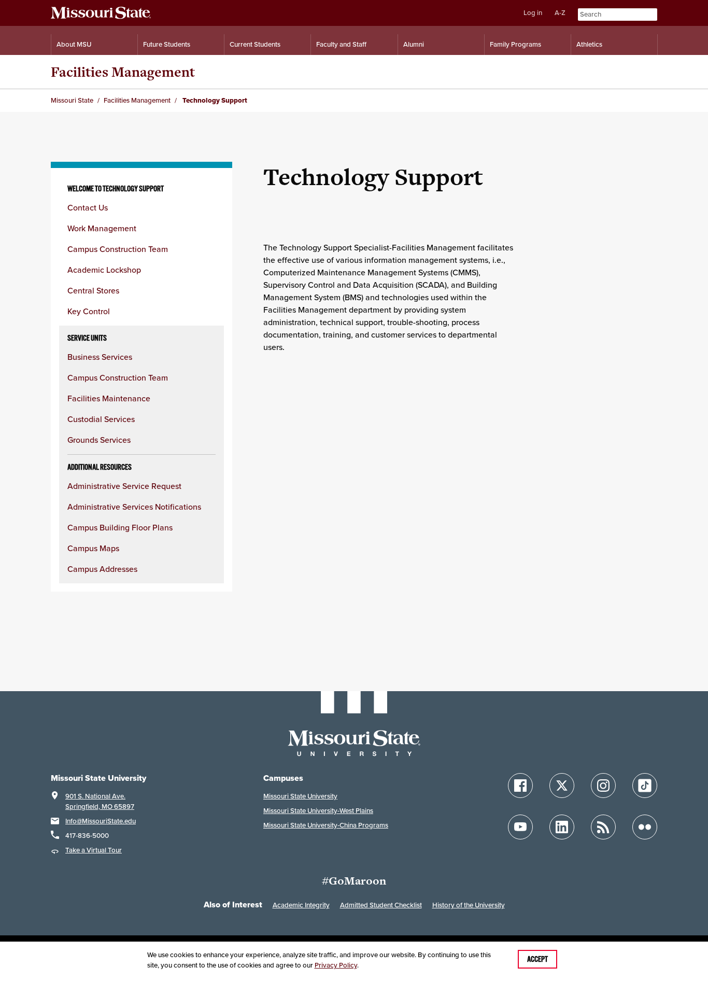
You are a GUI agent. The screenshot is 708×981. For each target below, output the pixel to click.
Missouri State (72, 100)
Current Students (255, 44)
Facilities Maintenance (108, 398)
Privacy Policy (336, 965)
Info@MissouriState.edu (100, 821)
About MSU (73, 44)
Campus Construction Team (117, 249)
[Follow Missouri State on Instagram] (603, 785)
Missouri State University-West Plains (318, 811)
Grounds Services (99, 439)
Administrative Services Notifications (134, 506)
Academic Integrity (301, 905)
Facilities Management (123, 71)
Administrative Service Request (124, 486)
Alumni (413, 44)
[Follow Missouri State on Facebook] (520, 785)
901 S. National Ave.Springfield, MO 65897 (99, 801)
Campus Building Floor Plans (120, 527)
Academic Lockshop (104, 269)
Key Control (88, 311)
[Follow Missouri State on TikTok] (644, 785)
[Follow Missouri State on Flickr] (644, 827)
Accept (537, 959)
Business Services (99, 356)
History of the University (468, 905)
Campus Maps (93, 548)
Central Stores (93, 290)
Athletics (589, 44)
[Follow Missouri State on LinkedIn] (561, 827)
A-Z (560, 13)
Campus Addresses (102, 568)
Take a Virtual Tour (93, 850)
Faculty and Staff (341, 44)
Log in (532, 13)
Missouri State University (300, 796)
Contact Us (87, 207)
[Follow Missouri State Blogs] (603, 827)
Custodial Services (101, 419)
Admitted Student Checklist (381, 905)
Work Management (101, 228)
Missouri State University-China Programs (325, 825)
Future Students (166, 44)
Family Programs (515, 44)
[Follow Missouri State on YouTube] (520, 827)
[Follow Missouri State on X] (561, 785)
